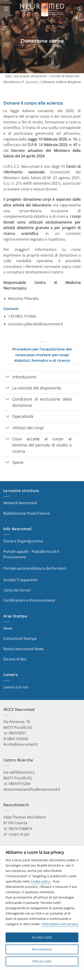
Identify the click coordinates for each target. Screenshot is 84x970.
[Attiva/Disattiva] (7, 377)
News (8, 628)
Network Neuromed (20, 502)
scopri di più (19, 834)
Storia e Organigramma (23, 541)
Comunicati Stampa (20, 638)
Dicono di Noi (14, 659)
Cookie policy (40, 881)
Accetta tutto (42, 937)
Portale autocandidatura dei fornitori (34, 568)
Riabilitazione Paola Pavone (26, 513)
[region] (42, 908)
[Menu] (6, 8)
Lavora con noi (15, 687)
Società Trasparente (20, 579)
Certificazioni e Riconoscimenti (29, 600)
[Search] (79, 8)
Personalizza (42, 949)
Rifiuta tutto (42, 961)
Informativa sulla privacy (59, 924)
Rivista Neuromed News (23, 648)
